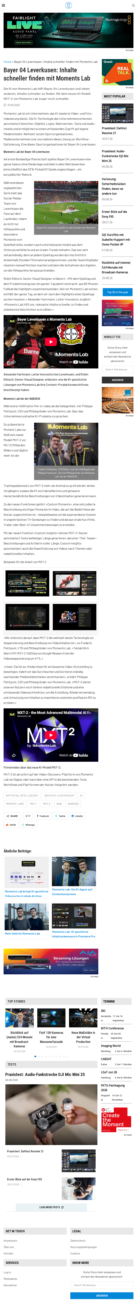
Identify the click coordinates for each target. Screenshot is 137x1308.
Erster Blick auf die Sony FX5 (24, 1179)
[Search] (133, 5)
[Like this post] (29, 816)
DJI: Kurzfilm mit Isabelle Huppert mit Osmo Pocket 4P (116, 239)
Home (7, 61)
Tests (11, 1064)
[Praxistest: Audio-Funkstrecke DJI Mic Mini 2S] (51, 1114)
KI (81, 795)
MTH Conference (112, 1028)
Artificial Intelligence (22, 795)
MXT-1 (33, 803)
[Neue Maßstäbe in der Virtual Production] (83, 1017)
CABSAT (106, 1059)
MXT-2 (46, 803)
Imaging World (111, 1046)
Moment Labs (15, 803)
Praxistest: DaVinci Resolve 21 (25, 1151)
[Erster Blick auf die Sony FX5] (79, 1189)
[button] (10, 1033)
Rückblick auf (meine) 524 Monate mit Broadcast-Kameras (116, 267)
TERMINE (109, 1001)
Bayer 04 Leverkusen (59, 795)
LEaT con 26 (109, 1072)
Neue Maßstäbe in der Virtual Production (83, 1037)
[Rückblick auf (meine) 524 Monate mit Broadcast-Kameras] (19, 1017)
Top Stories (16, 1001)
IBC (103, 1011)
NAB (59, 803)
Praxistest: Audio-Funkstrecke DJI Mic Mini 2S (115, 156)
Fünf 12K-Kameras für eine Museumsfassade (51, 1037)
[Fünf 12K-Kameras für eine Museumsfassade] (51, 1017)
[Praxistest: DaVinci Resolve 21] (79, 1160)
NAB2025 (73, 803)
